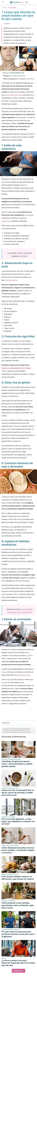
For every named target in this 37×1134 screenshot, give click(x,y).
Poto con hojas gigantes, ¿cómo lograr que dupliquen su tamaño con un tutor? (18, 821)
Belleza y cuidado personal (11, 759)
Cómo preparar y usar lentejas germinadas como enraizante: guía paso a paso (18, 905)
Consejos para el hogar (10, 788)
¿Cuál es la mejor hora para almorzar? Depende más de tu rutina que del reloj (18, 962)
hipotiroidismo (11, 280)
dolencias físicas (23, 675)
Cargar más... (18, 971)
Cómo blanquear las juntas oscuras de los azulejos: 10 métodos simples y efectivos (18, 850)
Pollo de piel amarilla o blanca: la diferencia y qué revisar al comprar (18, 877)
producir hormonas (14, 95)
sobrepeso (6, 221)
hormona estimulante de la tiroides (16, 368)
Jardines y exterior (8, 817)
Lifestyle (4, 7)
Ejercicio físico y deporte (10, 929)
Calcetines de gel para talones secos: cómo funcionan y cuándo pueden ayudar (17, 763)
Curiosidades (12, 7)
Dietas (4, 958)
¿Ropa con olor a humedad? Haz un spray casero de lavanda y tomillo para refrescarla (18, 792)
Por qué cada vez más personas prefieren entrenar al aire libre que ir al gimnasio (18, 934)
